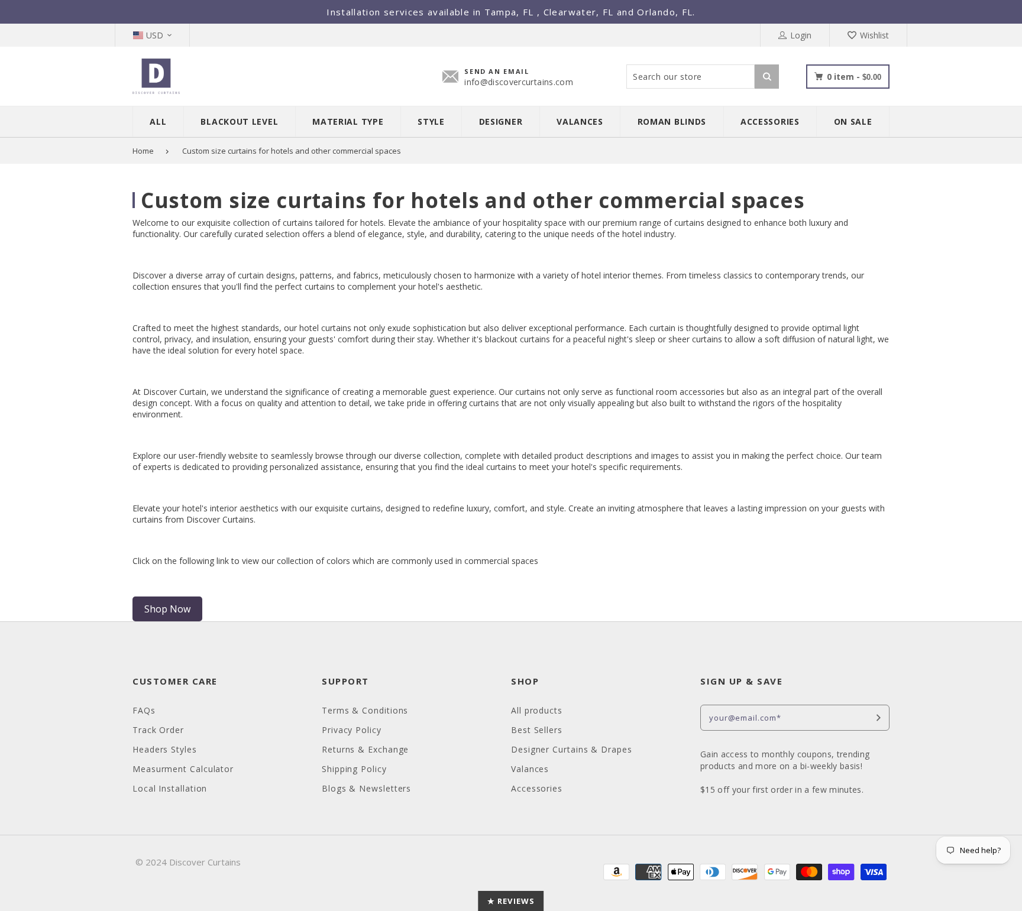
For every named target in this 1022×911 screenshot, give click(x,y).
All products (536, 710)
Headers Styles (164, 749)
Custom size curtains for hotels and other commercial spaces (291, 150)
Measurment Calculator (183, 768)
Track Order (158, 729)
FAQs (144, 710)
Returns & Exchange (365, 749)
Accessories (536, 788)
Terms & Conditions (365, 710)
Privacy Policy (351, 729)
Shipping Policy (354, 768)
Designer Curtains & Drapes (571, 749)
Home (143, 150)
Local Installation (169, 788)
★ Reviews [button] (510, 901)
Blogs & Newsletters (366, 788)
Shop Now (167, 608)
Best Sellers (536, 729)
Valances (530, 768)
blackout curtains (517, 339)
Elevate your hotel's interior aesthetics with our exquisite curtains (256, 508)
